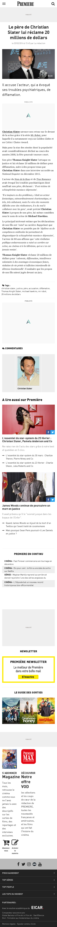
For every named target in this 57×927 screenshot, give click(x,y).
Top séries (7, 880)
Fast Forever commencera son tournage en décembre (28, 562)
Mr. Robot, (36, 135)
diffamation (44, 288)
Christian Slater (25, 388)
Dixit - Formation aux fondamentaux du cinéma (20, 918)
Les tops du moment (12, 894)
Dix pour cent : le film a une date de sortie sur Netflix (27, 569)
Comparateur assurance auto (13, 913)
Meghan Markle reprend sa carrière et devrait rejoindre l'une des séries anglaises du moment (25, 576)
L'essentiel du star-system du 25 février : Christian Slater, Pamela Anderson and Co (27, 440)
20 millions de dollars (11, 294)
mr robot (42, 291)
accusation (33, 288)
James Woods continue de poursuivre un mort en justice (26, 507)
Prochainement (10, 873)
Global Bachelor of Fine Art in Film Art (17, 915)
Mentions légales (8, 924)
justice (19, 288)
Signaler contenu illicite (26, 924)
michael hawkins (29, 291)
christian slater (8, 288)
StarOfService (38, 915)
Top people (8, 887)
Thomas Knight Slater (11, 291)
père (26, 288)
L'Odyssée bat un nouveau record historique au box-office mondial (23, 583)
